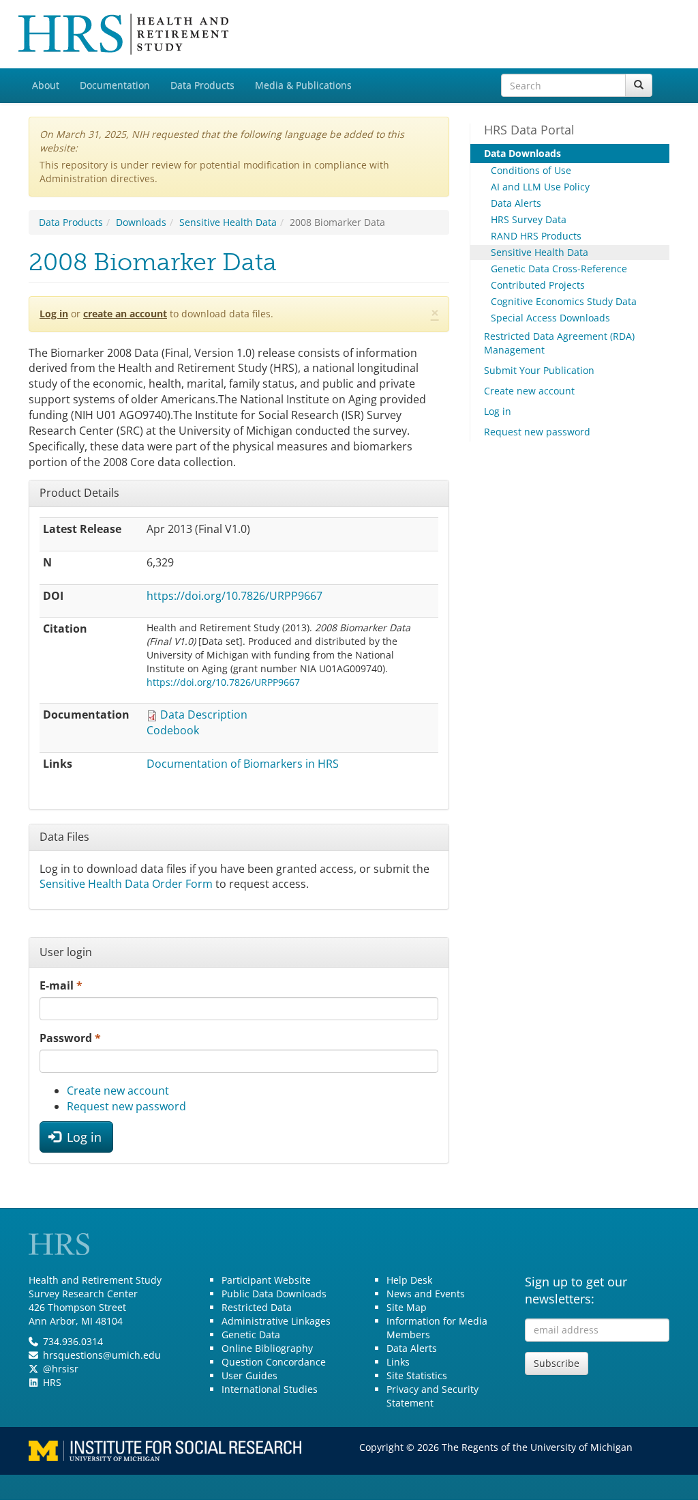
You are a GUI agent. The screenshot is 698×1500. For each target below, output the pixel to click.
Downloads (141, 222)
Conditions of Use (531, 170)
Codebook (173, 730)
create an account (125, 313)
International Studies (270, 1389)
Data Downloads (522, 153)
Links (398, 1361)
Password (70, 1037)
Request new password (126, 1106)
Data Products (202, 84)
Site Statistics (416, 1375)
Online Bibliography (267, 1348)
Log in (54, 313)
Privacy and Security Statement (432, 1396)
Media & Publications (303, 84)
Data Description (203, 714)
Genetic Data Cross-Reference (559, 268)
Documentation (115, 84)
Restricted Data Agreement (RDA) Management (559, 343)
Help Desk (409, 1279)
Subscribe (556, 1363)
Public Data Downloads (274, 1293)
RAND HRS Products (536, 235)
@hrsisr (60, 1368)
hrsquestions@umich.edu (102, 1354)
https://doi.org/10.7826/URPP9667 (234, 595)
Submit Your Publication (539, 370)
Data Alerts (516, 203)
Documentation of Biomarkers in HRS (243, 763)
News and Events (425, 1293)
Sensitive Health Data (228, 222)
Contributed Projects (538, 284)
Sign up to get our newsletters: (576, 1290)
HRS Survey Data (528, 219)
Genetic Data (251, 1334)
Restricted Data (257, 1307)
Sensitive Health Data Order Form (126, 883)
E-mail (61, 985)
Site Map (406, 1307)
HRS (52, 1382)
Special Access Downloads (550, 317)
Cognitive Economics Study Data (564, 301)
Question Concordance (274, 1361)
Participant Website (266, 1279)
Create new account (118, 1090)
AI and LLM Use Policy (540, 186)
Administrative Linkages (276, 1320)
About (45, 84)
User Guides (249, 1375)
